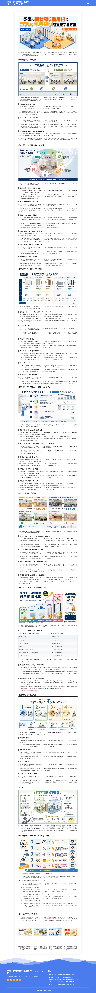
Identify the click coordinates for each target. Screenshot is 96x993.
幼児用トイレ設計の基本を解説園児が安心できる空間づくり (24, 948)
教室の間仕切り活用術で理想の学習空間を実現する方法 (62, 974)
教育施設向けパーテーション (51, 918)
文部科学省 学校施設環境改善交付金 (29, 691)
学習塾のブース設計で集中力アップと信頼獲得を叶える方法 (55, 948)
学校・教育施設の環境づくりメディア (18, 3)
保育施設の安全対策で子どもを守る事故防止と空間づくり (70, 948)
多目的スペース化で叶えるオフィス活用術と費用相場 (40, 948)
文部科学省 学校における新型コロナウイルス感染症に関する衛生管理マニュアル (40, 227)
